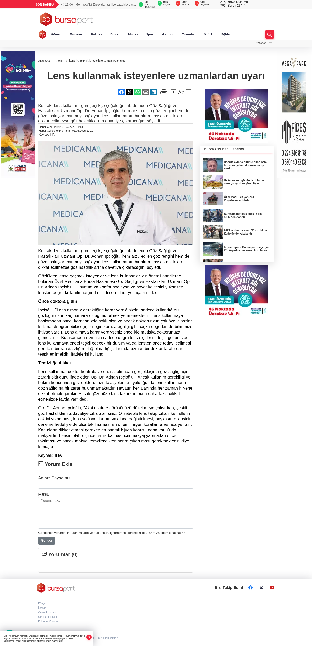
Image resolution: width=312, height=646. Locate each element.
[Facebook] (250, 588)
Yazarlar (261, 43)
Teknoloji (188, 34)
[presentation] (130, 4)
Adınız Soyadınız (54, 478)
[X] (261, 588)
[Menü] (270, 43)
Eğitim (225, 34)
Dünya (115, 34)
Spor (149, 34)
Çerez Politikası (47, 612)
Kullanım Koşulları (48, 621)
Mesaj (43, 494)
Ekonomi (76, 34)
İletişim (42, 607)
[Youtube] (272, 588)
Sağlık (208, 34)
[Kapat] (89, 637)
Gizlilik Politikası (47, 616)
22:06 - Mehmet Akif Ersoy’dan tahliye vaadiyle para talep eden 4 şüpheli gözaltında (98, 4)
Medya (133, 34)
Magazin (168, 34)
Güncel (56, 34)
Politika (96, 34)
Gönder (46, 540)
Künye (42, 603)
